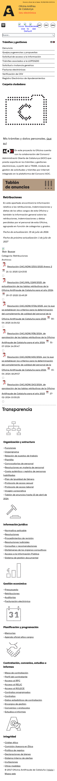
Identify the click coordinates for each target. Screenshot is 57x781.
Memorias (10, 633)
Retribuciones (12, 593)
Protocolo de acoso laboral (19, 486)
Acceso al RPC (12, 680)
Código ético (11, 742)
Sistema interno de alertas (19, 758)
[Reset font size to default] (28, 31)
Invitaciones (11, 762)
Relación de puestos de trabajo (21, 455)
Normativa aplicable (15, 530)
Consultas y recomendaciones (21, 546)
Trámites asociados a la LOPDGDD (20, 61)
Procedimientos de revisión (19, 538)
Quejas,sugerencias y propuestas (19, 52)
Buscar (11, 251)
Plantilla (9, 459)
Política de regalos (14, 750)
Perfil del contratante (16, 676)
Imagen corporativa (15, 490)
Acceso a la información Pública (22, 553)
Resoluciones (12, 534)
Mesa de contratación (16, 672)
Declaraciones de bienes (18, 754)
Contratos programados (17, 692)
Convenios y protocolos (17, 707)
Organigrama (12, 451)
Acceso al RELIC (13, 684)
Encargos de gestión (15, 704)
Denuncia (7, 48)
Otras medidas (12, 765)
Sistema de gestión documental (21, 557)
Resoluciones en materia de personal (24, 467)
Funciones (10, 448)
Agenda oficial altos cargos (19, 637)
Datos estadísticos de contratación (23, 700)
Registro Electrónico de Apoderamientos (23, 78)
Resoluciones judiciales (17, 542)
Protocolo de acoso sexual (19, 483)
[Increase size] (23, 28)
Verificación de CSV (12, 73)
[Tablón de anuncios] (28, 190)
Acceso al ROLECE (14, 688)
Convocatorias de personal (19, 463)
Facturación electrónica (17, 601)
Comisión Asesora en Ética (19, 746)
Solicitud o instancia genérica (18, 65)
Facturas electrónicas (13, 69)
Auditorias (10, 597)
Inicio (50, 769)
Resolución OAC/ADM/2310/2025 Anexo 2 (29, 266)
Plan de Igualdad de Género (19, 479)
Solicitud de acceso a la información (21, 56)
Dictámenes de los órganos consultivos (25, 549)
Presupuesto (11, 589)
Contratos (10, 696)
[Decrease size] (33, 28)
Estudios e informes (15, 711)
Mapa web (10, 773)
